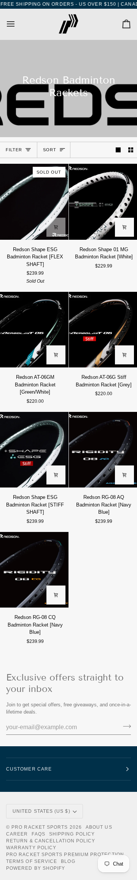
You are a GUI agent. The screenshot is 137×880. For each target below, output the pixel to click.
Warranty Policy (31, 847)
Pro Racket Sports (39, 827)
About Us (99, 827)
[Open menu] (17, 24)
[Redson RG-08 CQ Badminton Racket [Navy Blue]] (34, 570)
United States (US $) (41, 811)
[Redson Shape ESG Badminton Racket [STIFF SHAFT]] (34, 449)
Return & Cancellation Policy (50, 841)
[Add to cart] (55, 227)
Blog (68, 861)
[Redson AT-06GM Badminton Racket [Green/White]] (34, 329)
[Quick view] (124, 227)
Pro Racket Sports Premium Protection (65, 854)
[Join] (124, 726)
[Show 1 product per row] (118, 150)
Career (17, 834)
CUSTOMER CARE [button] (29, 769)
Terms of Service (31, 861)
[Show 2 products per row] (130, 150)
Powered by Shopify (35, 868)
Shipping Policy (72, 834)
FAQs (38, 834)
